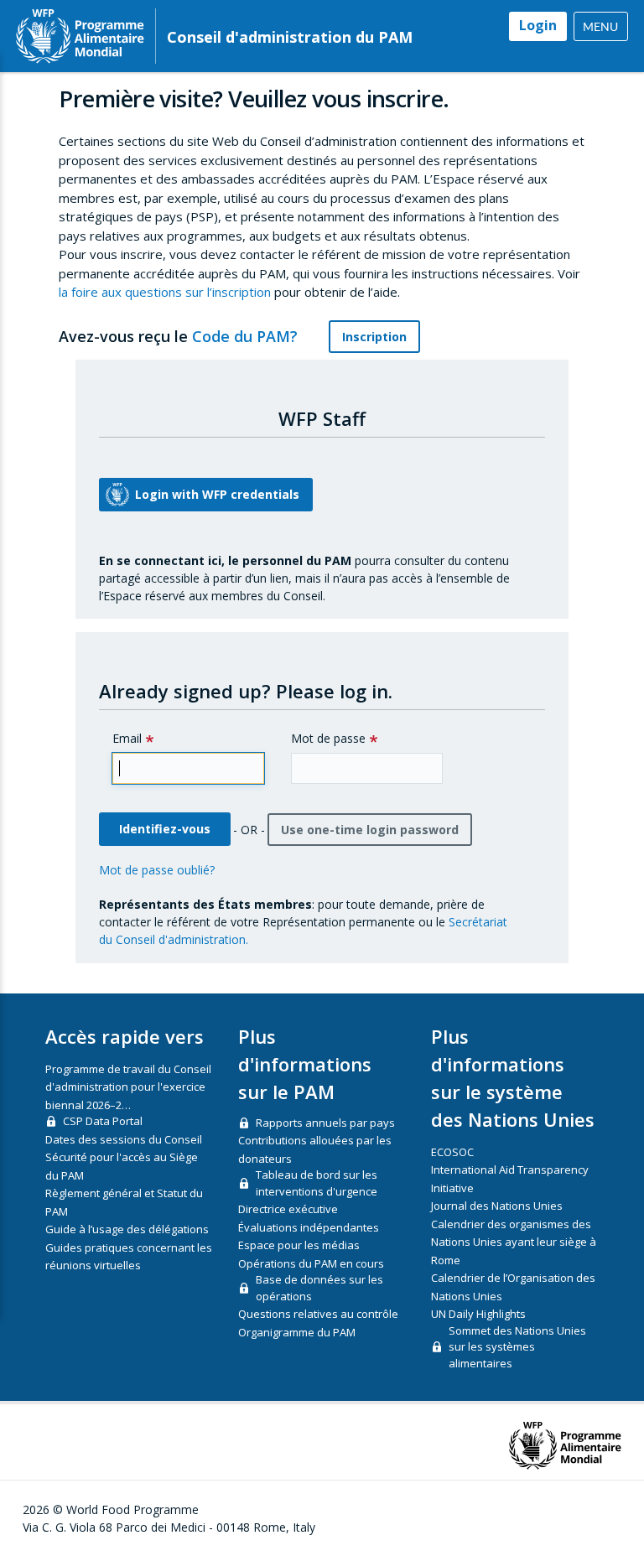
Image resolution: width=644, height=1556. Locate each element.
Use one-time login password (370, 830)
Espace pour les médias (299, 1245)
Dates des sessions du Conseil (123, 1139)
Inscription (374, 337)
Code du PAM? (247, 336)
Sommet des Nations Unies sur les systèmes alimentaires (517, 1347)
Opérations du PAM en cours (311, 1263)
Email (127, 738)
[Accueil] (80, 36)
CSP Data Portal (103, 1120)
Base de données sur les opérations (319, 1288)
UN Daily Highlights (478, 1313)
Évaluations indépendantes (308, 1227)
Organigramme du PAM (297, 1332)
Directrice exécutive (288, 1208)
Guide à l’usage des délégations (127, 1229)
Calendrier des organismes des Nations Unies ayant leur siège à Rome (513, 1242)
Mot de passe (328, 738)
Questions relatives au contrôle (318, 1313)
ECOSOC (452, 1151)
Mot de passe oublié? (157, 870)
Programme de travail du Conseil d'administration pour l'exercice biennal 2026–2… (128, 1087)
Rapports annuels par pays (325, 1122)
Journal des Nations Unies (497, 1205)
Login (538, 25)
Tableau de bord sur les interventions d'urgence (316, 1183)
